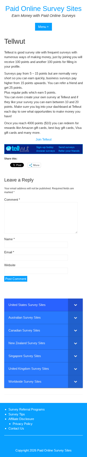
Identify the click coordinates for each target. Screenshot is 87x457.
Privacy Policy (23, 424)
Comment (12, 199)
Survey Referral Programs (26, 409)
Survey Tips (16, 414)
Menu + (43, 27)
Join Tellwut (44, 139)
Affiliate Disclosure (21, 419)
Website (9, 265)
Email (9, 252)
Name (9, 239)
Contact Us (16, 428)
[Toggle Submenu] (75, 305)
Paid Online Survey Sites (43, 8)
